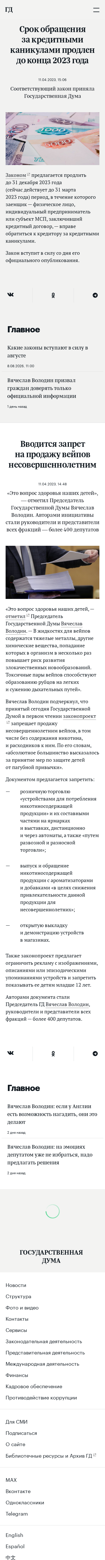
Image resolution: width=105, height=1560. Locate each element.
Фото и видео (22, 1307)
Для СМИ (16, 1421)
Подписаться (21, 1432)
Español (15, 1545)
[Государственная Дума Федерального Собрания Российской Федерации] (8, 9)
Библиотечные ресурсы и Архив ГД (49, 1455)
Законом (16, 175)
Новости (16, 1284)
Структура (18, 1295)
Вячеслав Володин (67, 1004)
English (14, 1534)
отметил (15, 616)
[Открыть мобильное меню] (96, 9)
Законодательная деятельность (44, 1340)
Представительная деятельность (45, 1352)
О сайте (15, 1443)
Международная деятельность (42, 1363)
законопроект (79, 716)
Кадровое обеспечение (34, 1385)
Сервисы (16, 1329)
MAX (11, 1479)
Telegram (17, 1513)
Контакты (17, 1318)
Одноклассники (25, 1501)
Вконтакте (18, 1490)
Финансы (17, 1374)
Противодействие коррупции (41, 1397)
